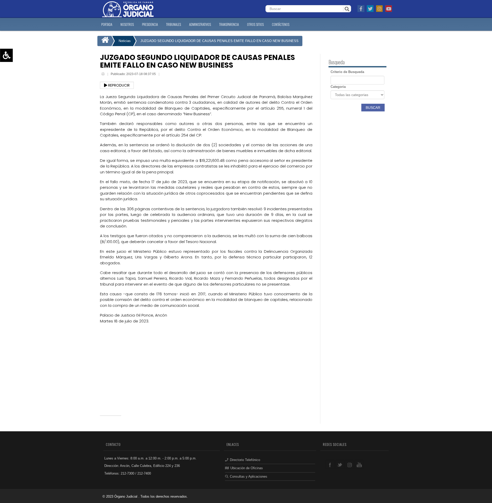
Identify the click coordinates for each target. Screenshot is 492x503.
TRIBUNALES (173, 24)
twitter (339, 464)
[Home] (104, 41)
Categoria (338, 87)
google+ (349, 464)
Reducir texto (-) (18, 70)
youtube (359, 464)
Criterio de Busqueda (347, 72)
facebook (330, 464)
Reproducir (118, 85)
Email (164, 74)
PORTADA (106, 24)
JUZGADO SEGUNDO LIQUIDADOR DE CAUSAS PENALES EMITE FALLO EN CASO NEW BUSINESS (219, 41)
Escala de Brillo (17, 85)
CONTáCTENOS (280, 24)
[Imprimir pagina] (103, 74)
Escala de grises (18, 92)
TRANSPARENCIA (229, 24)
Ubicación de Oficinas (246, 468)
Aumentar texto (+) (20, 63)
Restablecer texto (19, 78)
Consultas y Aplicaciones (248, 476)
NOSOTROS (127, 24)
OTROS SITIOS (255, 24)
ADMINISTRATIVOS (200, 24)
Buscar (373, 108)
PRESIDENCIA (150, 24)
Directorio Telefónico (245, 460)
